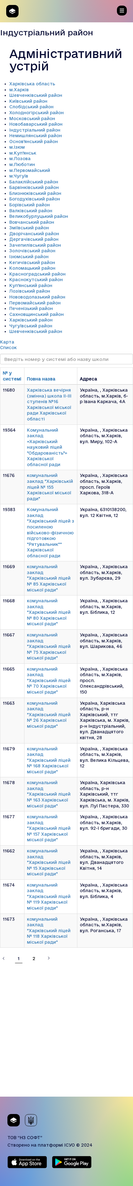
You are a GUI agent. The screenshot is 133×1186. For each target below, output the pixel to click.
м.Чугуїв (18, 175)
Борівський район (29, 204)
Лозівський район (29, 291)
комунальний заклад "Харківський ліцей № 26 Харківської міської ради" (49, 715)
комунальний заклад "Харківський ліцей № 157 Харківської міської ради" (49, 828)
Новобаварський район (35, 124)
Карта (7, 341)
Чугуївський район (30, 325)
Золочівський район (32, 250)
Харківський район (31, 319)
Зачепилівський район (35, 245)
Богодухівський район (34, 198)
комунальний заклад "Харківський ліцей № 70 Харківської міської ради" (49, 680)
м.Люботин (22, 164)
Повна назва (41, 378)
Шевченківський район (35, 95)
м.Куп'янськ (22, 152)
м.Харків (19, 89)
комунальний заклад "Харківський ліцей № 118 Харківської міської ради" (49, 931)
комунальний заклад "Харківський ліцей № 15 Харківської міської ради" (49, 862)
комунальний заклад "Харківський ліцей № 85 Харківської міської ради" (49, 578)
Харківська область (32, 83)
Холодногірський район (36, 112)
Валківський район (30, 210)
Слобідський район (31, 106)
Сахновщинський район (36, 314)
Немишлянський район (35, 135)
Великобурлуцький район (38, 216)
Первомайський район (35, 302)
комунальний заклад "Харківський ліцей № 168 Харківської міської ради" (49, 760)
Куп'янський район (30, 285)
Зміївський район (29, 227)
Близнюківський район (35, 193)
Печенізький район (31, 308)
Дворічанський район (34, 233)
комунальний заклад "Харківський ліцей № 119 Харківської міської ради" (49, 896)
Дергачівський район (33, 239)
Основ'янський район (33, 141)
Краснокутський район (36, 279)
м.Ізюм (17, 147)
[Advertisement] (66, 1030)
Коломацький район (32, 268)
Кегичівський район (32, 262)
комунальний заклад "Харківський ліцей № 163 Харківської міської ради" (49, 794)
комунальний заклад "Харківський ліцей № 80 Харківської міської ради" (49, 612)
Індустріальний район (34, 130)
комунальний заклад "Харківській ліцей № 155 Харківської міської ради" (50, 487)
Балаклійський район (33, 181)
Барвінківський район (34, 187)
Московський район (32, 118)
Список (8, 347)
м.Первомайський (29, 170)
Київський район (28, 101)
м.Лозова (20, 158)
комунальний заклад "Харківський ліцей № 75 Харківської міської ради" (49, 646)
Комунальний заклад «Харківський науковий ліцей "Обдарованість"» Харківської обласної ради (47, 447)
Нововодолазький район (37, 296)
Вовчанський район (31, 222)
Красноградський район (37, 274)
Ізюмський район (29, 256)
